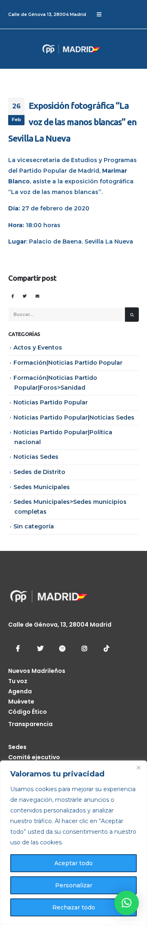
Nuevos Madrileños (36, 671)
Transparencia (30, 724)
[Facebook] (18, 648)
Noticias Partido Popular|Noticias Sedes (73, 417)
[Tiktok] (106, 648)
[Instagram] (84, 648)
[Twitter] (40, 648)
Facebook (12, 296)
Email (37, 296)
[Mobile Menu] (99, 14)
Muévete (21, 701)
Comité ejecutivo (34, 757)
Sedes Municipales (41, 487)
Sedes (17, 747)
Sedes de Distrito (39, 472)
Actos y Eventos (37, 347)
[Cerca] (138, 767)
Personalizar (73, 885)
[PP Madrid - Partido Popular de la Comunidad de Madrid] (38, 49)
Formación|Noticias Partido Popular (67, 362)
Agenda (20, 691)
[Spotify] (62, 648)
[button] (126, 903)
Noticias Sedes (35, 456)
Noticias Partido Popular (50, 402)
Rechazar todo (73, 907)
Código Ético (27, 712)
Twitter (24, 296)
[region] (73, 842)
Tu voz (17, 681)
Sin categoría (33, 526)
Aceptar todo (73, 863)
